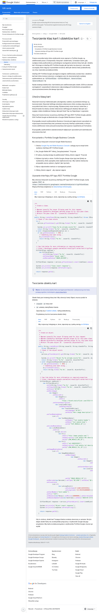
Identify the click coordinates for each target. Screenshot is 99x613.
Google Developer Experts (36, 560)
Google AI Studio (80, 563)
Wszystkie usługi (33, 601)
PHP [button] (42, 192)
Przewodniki (6, 12)
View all (77, 576)
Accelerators (32, 563)
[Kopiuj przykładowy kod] (91, 201)
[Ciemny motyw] (88, 201)
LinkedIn (54, 563)
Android (77, 554)
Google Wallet (53, 33)
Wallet (17, 2)
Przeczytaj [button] (72, 192)
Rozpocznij (74, 8)
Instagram (55, 560)
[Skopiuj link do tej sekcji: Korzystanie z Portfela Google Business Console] (77, 138)
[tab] (35, 192)
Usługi (45, 33)
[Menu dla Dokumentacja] (37, 2)
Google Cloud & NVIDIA (35, 567)
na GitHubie (81, 197)
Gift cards (6, 8)
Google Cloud (79, 570)
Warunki (30, 609)
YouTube (54, 570)
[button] (12, 46)
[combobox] (62, 2)
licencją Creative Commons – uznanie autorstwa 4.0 (74, 535)
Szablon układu (51, 311)
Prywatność (38, 609)
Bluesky (54, 557)
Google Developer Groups (36, 557)
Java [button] (35, 192)
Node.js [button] (62, 192)
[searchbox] (13, 18)
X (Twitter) (55, 567)
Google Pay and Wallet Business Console (55, 146)
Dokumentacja (30, 2)
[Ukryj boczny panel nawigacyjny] (23, 609)
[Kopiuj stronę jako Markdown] (87, 38)
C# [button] (56, 192)
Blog (53, 554)
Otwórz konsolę (89, 8)
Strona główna (36, 33)
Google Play (79, 573)
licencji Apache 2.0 (46, 537)
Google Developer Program (36, 554)
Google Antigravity (81, 567)
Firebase (78, 560)
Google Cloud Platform (35, 598)
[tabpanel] (62, 236)
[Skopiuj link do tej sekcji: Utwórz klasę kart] (53, 97)
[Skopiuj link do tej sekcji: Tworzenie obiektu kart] (58, 283)
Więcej (44, 2)
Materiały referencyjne (21, 12)
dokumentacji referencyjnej (62, 187)
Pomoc (35, 12)
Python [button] (49, 192)
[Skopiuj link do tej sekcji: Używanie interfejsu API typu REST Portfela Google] (79, 176)
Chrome (77, 557)
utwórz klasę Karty (61, 292)
